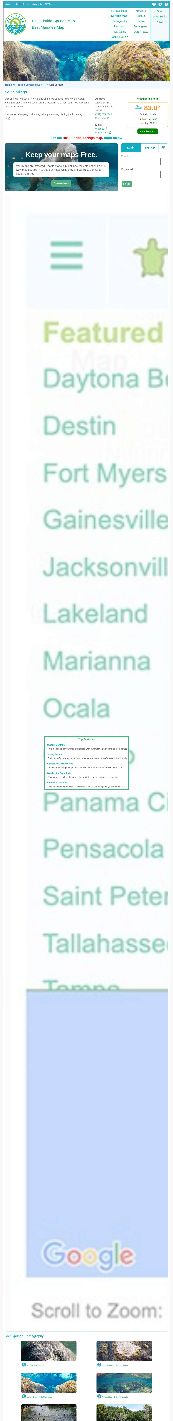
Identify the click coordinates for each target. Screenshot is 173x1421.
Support (8, 4)
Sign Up (150, 147)
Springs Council (22, 4)
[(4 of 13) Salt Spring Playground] (124, 1392)
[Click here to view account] (163, 147)
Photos (141, 21)
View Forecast (147, 131)
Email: (124, 156)
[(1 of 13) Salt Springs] (48, 1360)
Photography (119, 21)
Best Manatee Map (48, 27)
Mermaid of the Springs (35, 1365)
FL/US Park (102, 132)
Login (130, 147)
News (160, 21)
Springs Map (119, 15)
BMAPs (48, 4)
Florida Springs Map (28, 84)
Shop (160, 11)
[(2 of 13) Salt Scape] (124, 1360)
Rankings (119, 26)
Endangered (141, 26)
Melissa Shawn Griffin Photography (115, 1365)
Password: (127, 169)
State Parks (160, 16)
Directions (101, 118)
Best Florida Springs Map (53, 21)
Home (8, 84)
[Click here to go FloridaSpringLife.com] (16, 35)
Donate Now (61, 183)
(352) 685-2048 (103, 114)
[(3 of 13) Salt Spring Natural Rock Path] (48, 1392)
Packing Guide (119, 36)
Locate (141, 15)
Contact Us (37, 4)
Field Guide (119, 31)
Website (100, 128)
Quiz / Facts (141, 31)
